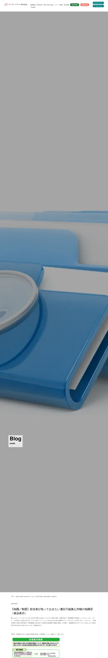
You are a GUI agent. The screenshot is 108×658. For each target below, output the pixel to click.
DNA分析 (39, 5)
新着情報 (33, 5)
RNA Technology (48, 5)
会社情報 (66, 5)
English (33, 7)
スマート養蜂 (59, 5)
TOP (12, 596)
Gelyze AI (85, 5)
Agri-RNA (75, 5)
